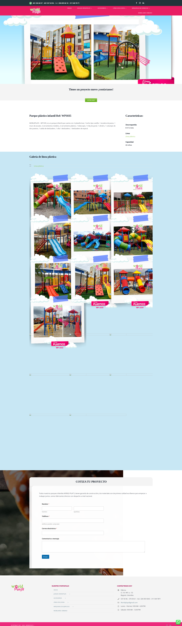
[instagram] (140, 3)
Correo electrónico (49, 528)
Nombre (44, 512)
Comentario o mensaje (50, 539)
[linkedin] (143, 3)
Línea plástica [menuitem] (39, 166)
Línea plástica (130, 136)
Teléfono (46, 516)
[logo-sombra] (35, 8)
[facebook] (136, 3)
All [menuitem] (30, 166)
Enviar (45, 557)
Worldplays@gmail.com (129, 603)
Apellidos (77, 512)
